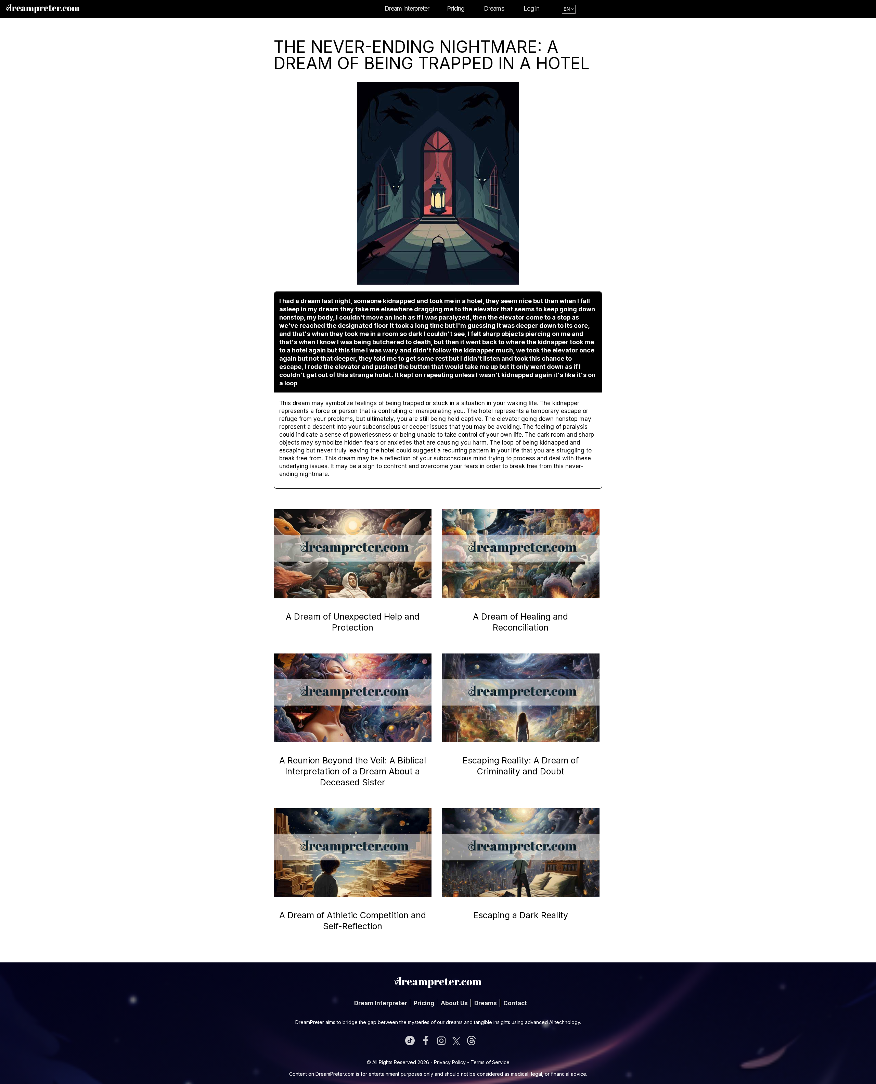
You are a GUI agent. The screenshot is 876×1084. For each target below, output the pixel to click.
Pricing (455, 8)
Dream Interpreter (407, 8)
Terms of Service (490, 1062)
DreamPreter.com (335, 1074)
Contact (515, 1003)
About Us (454, 1003)
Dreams (494, 8)
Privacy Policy (450, 1062)
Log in (532, 8)
